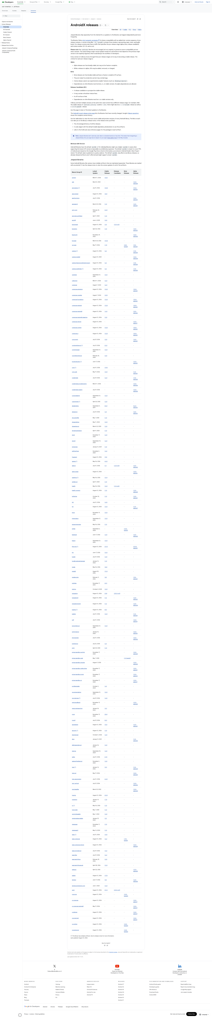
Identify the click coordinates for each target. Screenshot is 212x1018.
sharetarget (75, 735)
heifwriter (74, 496)
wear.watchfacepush (77, 865)
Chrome (53, 1007)
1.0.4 (106, 477)
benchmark (75, 224)
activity (74, 177)
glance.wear (75, 471)
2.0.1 (106, 583)
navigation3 (75, 598)
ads (73, 182)
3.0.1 (106, 720)
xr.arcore (74, 894)
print (73, 648)
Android (26, 984)
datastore (74, 412)
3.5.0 (106, 406)
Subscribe (191, 1014)
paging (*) (75, 609)
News (25, 995)
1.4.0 (106, 311)
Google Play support (186, 989)
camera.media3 (76, 257)
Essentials (20, 2)
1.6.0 (106, 280)
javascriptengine (76, 524)
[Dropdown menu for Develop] (51, 2)
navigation (75, 593)
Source (26, 992)
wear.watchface (76, 859)
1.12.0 (106, 289)
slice (73, 739)
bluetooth (74, 235)
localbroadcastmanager (78, 561)
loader (73, 557)
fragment (74, 457)
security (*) (75, 730)
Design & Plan (34, 2)
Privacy (57, 995)
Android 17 (121, 984)
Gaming (58, 984)
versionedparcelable (77, 818)
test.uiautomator (76, 779)
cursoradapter (76, 395)
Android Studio (199, 2)
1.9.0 (106, 457)
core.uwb (74, 372)
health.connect (76, 490)
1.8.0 (106, 194)
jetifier (73, 529)
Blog (72, 2)
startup (74, 751)
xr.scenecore (75, 930)
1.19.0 (106, 367)
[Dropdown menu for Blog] (75, 2)
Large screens (90, 984)
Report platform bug (186, 984)
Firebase (60, 1007)
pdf (73, 620)
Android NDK (152, 995)
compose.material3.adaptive (79, 317)
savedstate (75, 724)
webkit (74, 875)
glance (74, 465)
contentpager (76, 350)
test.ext (74, 773)
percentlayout (76, 626)
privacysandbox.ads (77, 658)
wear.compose (76, 839)
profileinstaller (76, 686)
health (73, 486)
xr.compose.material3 (77, 906)
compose (74, 285)
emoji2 (73, 441)
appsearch (75, 204)
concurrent (75, 339)
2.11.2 (106, 890)
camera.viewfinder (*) (77, 269)
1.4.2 (106, 451)
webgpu (74, 869)
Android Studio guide (155, 984)
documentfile (75, 418)
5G (56, 997)
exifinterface (75, 451)
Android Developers (75, 19)
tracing (74, 795)
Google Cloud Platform (72, 1007)
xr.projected (75, 918)
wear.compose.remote (78, 845)
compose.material (77, 305)
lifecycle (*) (75, 546)
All (120, 29)
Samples (23, 10)
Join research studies (186, 992)
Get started (6, 6)
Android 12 (121, 997)
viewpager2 (75, 830)
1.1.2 (106, 603)
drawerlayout (75, 426)
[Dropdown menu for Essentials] (25, 2)
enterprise (75, 447)
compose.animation (77, 289)
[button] (11, 24)
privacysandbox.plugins (78, 662)
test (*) (74, 767)
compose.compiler (77, 295)
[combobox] (167, 1)
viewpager (75, 824)
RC (130, 29)
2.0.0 (106, 795)
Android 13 (121, 995)
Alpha (139, 29)
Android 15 (121, 989)
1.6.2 (106, 839)
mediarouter (75, 577)
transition (74, 799)
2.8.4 (106, 714)
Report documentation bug (188, 987)
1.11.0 (106, 571)
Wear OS (89, 987)
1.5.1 (106, 880)
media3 (74, 571)
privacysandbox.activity (78, 652)
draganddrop (75, 422)
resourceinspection (77, 708)
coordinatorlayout (77, 355)
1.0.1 (106, 708)
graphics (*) (75, 477)
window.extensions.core (78, 886)
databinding (75, 406)
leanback (74, 534)
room (73, 714)
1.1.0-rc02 (116, 486)
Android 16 (121, 987)
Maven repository (133, 113)
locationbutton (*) (77, 361)
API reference (153, 989)
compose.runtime (76, 327)
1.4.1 (106, 224)
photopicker (75, 638)
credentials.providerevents (79, 384)
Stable (125, 29)
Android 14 (121, 992)
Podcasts (26, 1000)
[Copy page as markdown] (105, 25)
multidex (74, 583)
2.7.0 (106, 757)
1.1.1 (106, 465)
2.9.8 (106, 593)
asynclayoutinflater (77, 216)
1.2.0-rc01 (116, 465)
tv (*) (73, 805)
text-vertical (75, 783)
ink (72, 506)
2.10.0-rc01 (117, 593)
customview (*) (76, 401)
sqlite (73, 757)
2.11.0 (106, 546)
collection (74, 280)
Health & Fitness (60, 989)
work (73, 890)
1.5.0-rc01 (116, 224)
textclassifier (75, 789)
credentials (75, 378)
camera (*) (75, 251)
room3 (73, 720)
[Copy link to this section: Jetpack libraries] (85, 160)
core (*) (74, 367)
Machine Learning (60, 987)
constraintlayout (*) (77, 345)
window (74, 880)
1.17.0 (106, 875)
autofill (74, 220)
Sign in (208, 2)
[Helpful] (137, 19)
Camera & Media (60, 992)
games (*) (74, 461)
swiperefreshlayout (77, 761)
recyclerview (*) (76, 698)
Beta (134, 29)
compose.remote (76, 321)
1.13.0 (106, 177)
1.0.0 (106, 275)
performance (75, 632)
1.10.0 (106, 188)
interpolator (75, 518)
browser (74, 241)
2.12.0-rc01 (117, 890)
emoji (73, 435)
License (32, 1014)
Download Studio (153, 992)
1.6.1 (106, 251)
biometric (74, 229)
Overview (5, 10)
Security (26, 989)
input (73, 512)
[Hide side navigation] (20, 1015)
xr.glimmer (74, 912)
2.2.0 (106, 210)
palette (74, 614)
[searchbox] (11, 16)
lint (73, 552)
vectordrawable (76, 814)
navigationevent (76, 603)
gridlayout (75, 482)
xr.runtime (74, 924)
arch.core (74, 210)
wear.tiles (74, 855)
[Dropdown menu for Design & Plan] (40, 2)
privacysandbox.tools (78, 674)
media (73, 567)
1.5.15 (106, 295)
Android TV (90, 995)
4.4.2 (106, 461)
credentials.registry (77, 389)
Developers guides (154, 987)
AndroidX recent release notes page (84, 113)
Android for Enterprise (30, 987)
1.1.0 (106, 204)
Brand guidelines (39, 1014)
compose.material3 (77, 311)
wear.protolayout (76, 851)
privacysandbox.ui (77, 680)
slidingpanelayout (77, 745)
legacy (74, 540)
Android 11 (121, 1000)
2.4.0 (106, 779)
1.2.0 (106, 401)
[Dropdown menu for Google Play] (64, 2)
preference (75, 643)
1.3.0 (106, 220)
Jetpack (16, 6)
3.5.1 (106, 609)
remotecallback (76, 702)
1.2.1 (106, 412)
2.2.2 (106, 345)
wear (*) (74, 834)
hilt (73, 502)
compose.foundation (77, 299)
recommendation (76, 692)
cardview (74, 275)
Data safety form (112, 138)
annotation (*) (76, 188)
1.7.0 (106, 245)
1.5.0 (106, 724)
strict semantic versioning (90, 40)
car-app (74, 245)
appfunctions (75, 198)
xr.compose (75, 900)
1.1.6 (106, 598)
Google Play (58, 2)
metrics (74, 589)
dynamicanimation (77, 430)
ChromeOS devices (92, 989)
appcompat (75, 194)
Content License (113, 952)
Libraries (33, 10)
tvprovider (75, 810)
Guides (14, 10)
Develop (46, 2)
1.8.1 (106, 577)
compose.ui (75, 333)
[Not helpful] (140, 19)
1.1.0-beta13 (127, 658)
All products (85, 1007)
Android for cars (91, 992)
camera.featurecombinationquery (81, 263)
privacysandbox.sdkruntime (79, 668)
